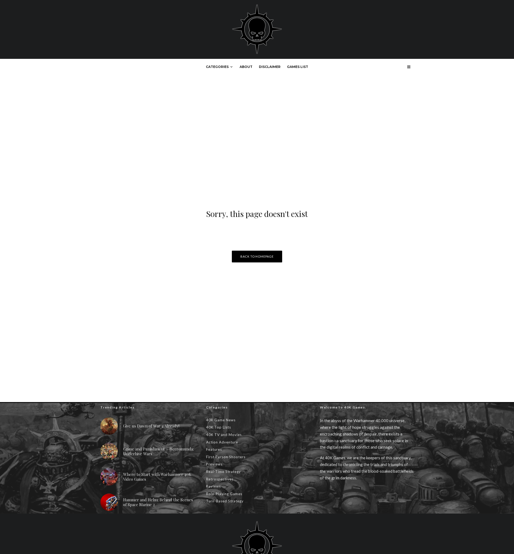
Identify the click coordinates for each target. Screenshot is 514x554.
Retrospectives (219, 479)
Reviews (213, 486)
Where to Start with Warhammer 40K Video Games (157, 477)
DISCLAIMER (270, 67)
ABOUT (246, 67)
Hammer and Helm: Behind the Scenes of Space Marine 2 (158, 502)
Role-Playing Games (224, 494)
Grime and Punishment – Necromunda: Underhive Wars (158, 451)
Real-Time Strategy (223, 471)
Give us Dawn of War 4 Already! (151, 425)
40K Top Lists (218, 427)
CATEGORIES (217, 67)
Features (214, 449)
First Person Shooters (225, 457)
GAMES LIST (297, 67)
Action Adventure (222, 442)
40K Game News (221, 420)
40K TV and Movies (224, 435)
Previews (214, 464)
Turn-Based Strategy (225, 501)
